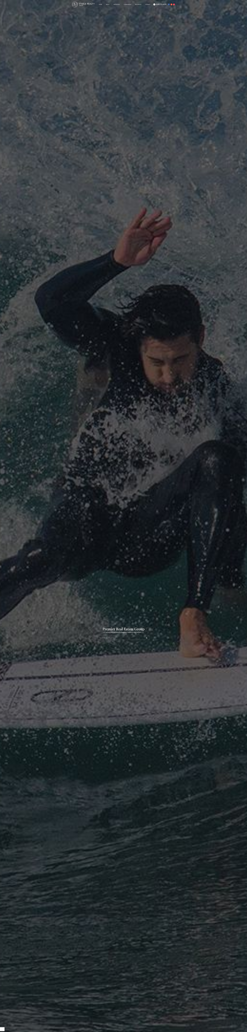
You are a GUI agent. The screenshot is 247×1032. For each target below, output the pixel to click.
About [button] (108, 4)
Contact (147, 4)
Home (100, 4)
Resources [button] (138, 4)
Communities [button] (127, 4)
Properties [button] (116, 4)
